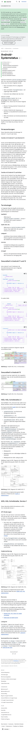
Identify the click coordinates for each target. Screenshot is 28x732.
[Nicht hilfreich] (12, 51)
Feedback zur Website (18, 726)
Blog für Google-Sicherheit (7, 695)
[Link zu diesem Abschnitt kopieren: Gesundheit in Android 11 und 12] (2, 263)
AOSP (2, 48)
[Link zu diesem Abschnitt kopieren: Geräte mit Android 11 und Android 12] (2, 140)
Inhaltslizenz (16, 660)
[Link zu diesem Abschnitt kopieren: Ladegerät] (8, 622)
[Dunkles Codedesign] (24, 273)
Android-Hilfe (4, 708)
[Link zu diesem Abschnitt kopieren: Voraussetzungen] (16, 129)
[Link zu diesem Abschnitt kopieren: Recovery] (8, 597)
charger (6, 535)
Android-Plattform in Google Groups (9, 698)
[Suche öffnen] (17, 1)
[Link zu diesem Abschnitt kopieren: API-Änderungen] (12, 512)
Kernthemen (15, 48)
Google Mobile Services (6, 714)
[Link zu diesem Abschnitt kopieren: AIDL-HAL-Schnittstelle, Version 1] (2, 503)
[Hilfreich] (10, 51)
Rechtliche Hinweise (19, 724)
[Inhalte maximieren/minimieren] (11, 62)
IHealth (14, 407)
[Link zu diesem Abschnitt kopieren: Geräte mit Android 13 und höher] (23, 172)
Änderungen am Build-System (11, 617)
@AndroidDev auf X (5, 691)
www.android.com (5, 712)
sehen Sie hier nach (7, 647)
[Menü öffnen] (2, 1)
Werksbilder (3, 681)
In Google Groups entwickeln (7, 700)
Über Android (4, 724)
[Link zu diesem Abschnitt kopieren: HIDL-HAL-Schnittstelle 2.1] (22, 400)
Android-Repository (5, 672)
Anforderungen (4, 674)
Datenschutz (9, 726)
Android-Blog (4, 693)
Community (10, 724)
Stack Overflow (4, 716)
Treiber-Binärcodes (5, 683)
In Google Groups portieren (7, 702)
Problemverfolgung (5, 719)
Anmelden (24, 1)
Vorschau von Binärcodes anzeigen (8, 679)
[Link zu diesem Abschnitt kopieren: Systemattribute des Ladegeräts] (20, 638)
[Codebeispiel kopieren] (26, 273)
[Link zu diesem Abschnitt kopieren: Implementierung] (13, 551)
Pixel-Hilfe (3, 710)
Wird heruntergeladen (6, 676)
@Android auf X (4, 689)
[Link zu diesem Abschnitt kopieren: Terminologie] (12, 205)
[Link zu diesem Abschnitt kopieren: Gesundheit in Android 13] (22, 372)
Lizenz (3, 726)
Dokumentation (6, 6)
